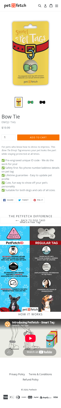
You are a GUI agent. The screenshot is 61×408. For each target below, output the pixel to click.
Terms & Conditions (40, 374)
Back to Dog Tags (32, 220)
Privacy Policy (17, 374)
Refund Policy (30, 379)
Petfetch (33, 389)
